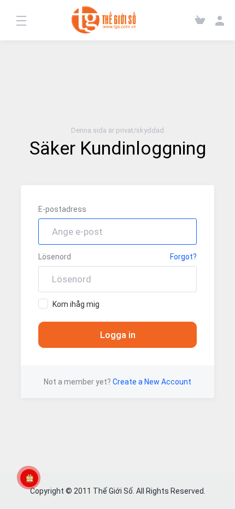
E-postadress (62, 209)
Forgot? (183, 256)
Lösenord (54, 256)
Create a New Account (152, 381)
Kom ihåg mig (75, 304)
